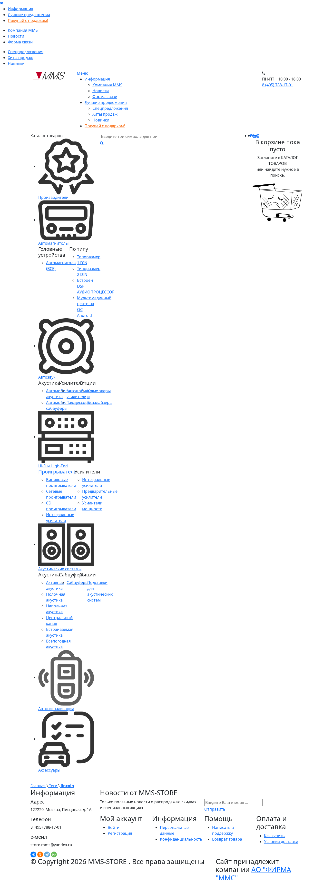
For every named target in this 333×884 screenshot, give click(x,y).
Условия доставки (281, 841)
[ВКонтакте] (33, 854)
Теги (53, 785)
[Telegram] (47, 854)
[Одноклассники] (40, 854)
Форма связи (20, 42)
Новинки (16, 63)
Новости (16, 36)
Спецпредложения (25, 51)
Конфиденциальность (181, 839)
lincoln (67, 785)
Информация (20, 8)
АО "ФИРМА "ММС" (253, 873)
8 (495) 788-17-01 (277, 85)
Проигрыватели (57, 471)
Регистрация (120, 833)
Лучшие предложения (29, 14)
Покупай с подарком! (28, 20)
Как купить (274, 835)
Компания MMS (23, 30)
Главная (38, 785)
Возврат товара (227, 839)
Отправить (214, 809)
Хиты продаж (20, 57)
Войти (113, 827)
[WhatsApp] (54, 854)
